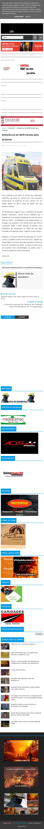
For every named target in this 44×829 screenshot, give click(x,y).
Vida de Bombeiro (18, 823)
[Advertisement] (22, 88)
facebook (7, 317)
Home (4, 128)
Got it (28, 17)
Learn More (18, 17)
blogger (22, 317)
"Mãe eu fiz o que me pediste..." (24, 644)
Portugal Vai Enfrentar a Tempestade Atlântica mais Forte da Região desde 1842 (26, 698)
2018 (27, 823)
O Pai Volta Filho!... (19, 670)
